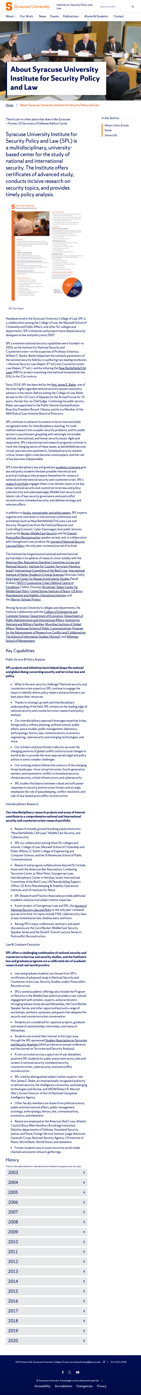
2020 (13, 1340)
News (42, 16)
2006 (13, 1202)
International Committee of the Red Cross (41, 571)
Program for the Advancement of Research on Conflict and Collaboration (45, 630)
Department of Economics (46, 616)
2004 (13, 1182)
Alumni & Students (96, 16)
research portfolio (17, 484)
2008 (13, 1222)
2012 (13, 1261)
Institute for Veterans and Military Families (43, 622)
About (10, 16)
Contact (119, 16)
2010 (13, 1241)
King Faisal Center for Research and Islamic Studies (37, 579)
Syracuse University (49, 1380)
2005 (13, 1192)
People (108, 130)
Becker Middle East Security (39, 533)
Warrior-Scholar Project (25, 599)
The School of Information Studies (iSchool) (33, 637)
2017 (13, 1311)
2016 (13, 1301)
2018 (13, 1321)
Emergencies (85, 1386)
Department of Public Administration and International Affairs (44, 618)
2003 (13, 1172)
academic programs (68, 467)
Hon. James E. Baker (63, 385)
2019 (13, 1330)
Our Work (26, 16)
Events (54, 16)
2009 (13, 1232)
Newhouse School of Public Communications (43, 628)
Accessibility (42, 1386)
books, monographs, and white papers (46, 513)
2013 (13, 1271)
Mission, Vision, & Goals (117, 125)
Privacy (101, 1386)
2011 (13, 1251)
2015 (13, 1291)
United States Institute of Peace (50, 591)
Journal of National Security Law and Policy (48, 908)
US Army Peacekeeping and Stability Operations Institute (44, 593)
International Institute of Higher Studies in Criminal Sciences (45, 573)
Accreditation (63, 1386)
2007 (13, 1212)
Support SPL (111, 135)
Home (9, 105)
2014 (13, 1281)
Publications (70, 16)
